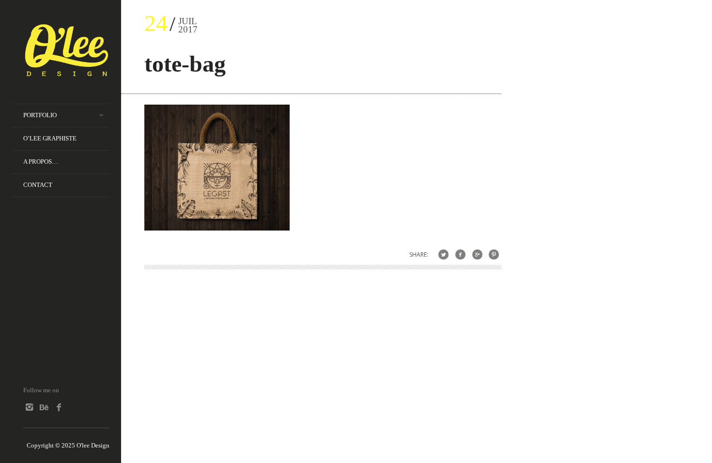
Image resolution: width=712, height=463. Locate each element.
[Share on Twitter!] (443, 254)
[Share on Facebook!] (460, 254)
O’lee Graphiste (50, 138)
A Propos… (40, 161)
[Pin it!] (493, 254)
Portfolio (40, 115)
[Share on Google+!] (477, 254)
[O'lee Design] (66, 72)
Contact (37, 184)
